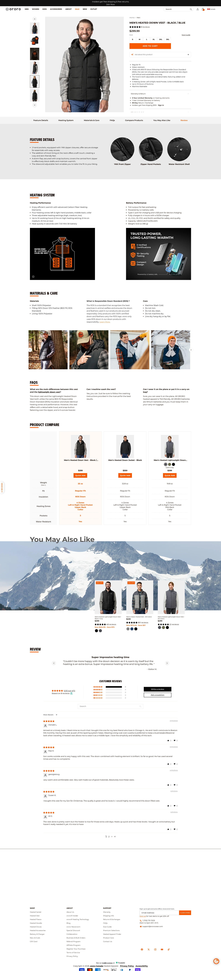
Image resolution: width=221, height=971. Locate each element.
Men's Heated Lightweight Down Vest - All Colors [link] (171, 617)
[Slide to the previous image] (34, 19)
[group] (48, 349)
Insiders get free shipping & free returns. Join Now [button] (110, 3)
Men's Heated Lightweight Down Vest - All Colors (170, 460)
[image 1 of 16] (34, 28)
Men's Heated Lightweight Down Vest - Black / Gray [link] (108, 617)
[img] (48, 721)
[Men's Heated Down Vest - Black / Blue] (80, 446)
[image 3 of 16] (34, 67)
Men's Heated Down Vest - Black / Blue (80, 460)
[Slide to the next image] (34, 105)
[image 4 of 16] (34, 81)
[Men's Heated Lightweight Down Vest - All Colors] (170, 446)
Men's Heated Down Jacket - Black (125, 460)
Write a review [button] (157, 689)
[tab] (41, 120)
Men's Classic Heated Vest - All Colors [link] (139, 617)
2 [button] (108, 837)
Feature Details (40, 120)
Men (138, 18)
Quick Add (126, 476)
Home (131, 18)
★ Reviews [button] (2, 487)
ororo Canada (96, 966)
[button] (197, 9)
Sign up (143, 916)
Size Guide (186, 35)
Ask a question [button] (157, 695)
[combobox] (173, 9)
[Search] (190, 9)
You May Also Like (161, 120)
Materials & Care (91, 120)
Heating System (66, 120)
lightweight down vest (49, 392)
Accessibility (142, 966)
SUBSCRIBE (185, 913)
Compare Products (134, 120)
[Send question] (188, 54)
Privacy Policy (127, 966)
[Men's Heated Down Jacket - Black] (125, 446)
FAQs (112, 120)
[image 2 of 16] (34, 40)
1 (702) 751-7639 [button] (148, 920)
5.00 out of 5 (69, 691)
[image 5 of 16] (34, 95)
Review (184, 120)
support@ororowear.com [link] (152, 926)
